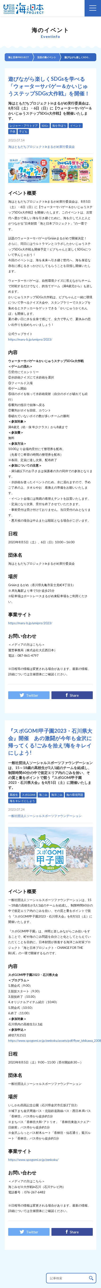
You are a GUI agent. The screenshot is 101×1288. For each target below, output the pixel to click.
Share (74, 695)
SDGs (45, 125)
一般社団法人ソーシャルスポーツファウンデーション (45, 816)
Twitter (32, 695)
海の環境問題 (74, 795)
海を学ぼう (59, 125)
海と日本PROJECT (18, 57)
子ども (23, 131)
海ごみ (43, 795)
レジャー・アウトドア (24, 125)
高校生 (14, 795)
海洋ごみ (56, 795)
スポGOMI (28, 795)
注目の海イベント (46, 57)
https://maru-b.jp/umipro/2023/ (30, 339)
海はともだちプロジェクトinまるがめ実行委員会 (41, 147)
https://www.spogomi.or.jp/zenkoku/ (33, 1160)
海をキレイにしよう (22, 801)
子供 (12, 131)
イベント (75, 125)
